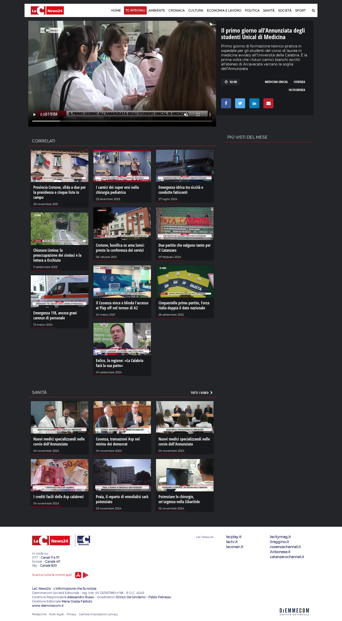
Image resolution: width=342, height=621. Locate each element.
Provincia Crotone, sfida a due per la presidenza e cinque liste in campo (59, 192)
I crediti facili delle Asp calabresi (58, 496)
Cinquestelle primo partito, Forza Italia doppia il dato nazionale (183, 305)
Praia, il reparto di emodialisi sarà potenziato (122, 499)
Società (285, 10)
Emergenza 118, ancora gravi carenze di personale (55, 315)
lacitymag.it (280, 537)
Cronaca (176, 10)
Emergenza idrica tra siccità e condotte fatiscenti (180, 190)
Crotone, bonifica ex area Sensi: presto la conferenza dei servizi (120, 247)
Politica (252, 10)
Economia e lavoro (224, 10)
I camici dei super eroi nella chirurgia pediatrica (117, 190)
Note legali (56, 614)
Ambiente (156, 10)
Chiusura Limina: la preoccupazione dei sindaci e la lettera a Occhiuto (57, 255)
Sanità (269, 10)
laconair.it (234, 547)
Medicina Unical (276, 81)
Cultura (195, 10)
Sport (300, 10)
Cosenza (299, 81)
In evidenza (297, 89)
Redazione (39, 614)
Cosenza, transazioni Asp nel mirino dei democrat (118, 441)
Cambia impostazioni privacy (98, 614)
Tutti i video (200, 392)
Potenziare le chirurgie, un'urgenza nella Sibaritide (179, 499)
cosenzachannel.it (285, 547)
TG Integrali (135, 10)
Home (116, 10)
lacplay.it (234, 537)
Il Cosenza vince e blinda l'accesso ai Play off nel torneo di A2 (122, 305)
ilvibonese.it (280, 552)
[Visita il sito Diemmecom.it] (295, 618)
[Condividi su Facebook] (225, 104)
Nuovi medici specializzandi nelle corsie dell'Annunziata (59, 441)
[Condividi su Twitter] (239, 104)
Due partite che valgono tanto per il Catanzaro (184, 247)
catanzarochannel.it (287, 557)
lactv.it (232, 542)
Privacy (71, 614)
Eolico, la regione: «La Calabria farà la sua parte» (119, 363)
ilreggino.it (279, 542)
